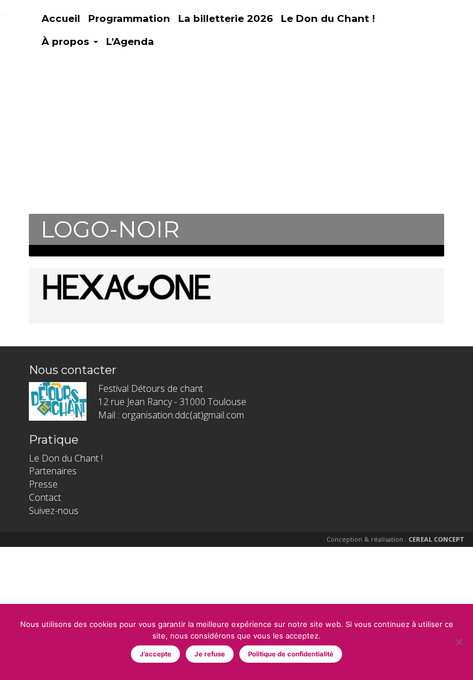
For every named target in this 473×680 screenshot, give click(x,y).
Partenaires (53, 470)
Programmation (129, 18)
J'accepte (155, 654)
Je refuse (209, 654)
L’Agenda (130, 41)
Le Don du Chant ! (328, 18)
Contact (45, 497)
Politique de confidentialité (290, 654)
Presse (43, 484)
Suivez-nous (53, 510)
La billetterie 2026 (225, 18)
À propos (67, 41)
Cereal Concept (436, 539)
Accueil (61, 18)
